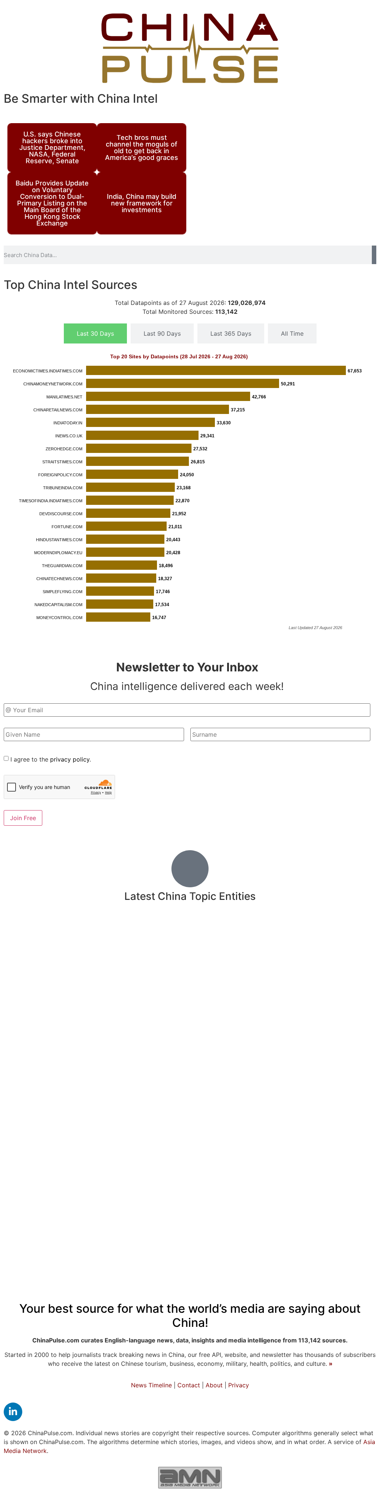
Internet (83, 979)
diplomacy (79, 1063)
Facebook (149, 1186)
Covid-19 (248, 975)
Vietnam (324, 1002)
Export (221, 1063)
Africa (100, 1238)
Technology (276, 1236)
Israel (182, 1124)
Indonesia (95, 952)
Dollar (349, 1186)
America (301, 1143)
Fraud (235, 1186)
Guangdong (33, 1063)
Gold (296, 1085)
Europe (43, 1001)
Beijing (196, 1183)
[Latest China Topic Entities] (190, 868)
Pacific (49, 1237)
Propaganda (264, 1084)
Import (281, 935)
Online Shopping (89, 1002)
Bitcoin (201, 1161)
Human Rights (228, 1106)
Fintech (248, 1124)
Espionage (103, 1214)
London (19, 1238)
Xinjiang (207, 1022)
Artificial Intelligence (256, 952)
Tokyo (299, 979)
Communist (32, 1022)
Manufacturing (257, 1022)
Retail (359, 1063)
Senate (66, 1044)
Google (136, 1214)
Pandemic (209, 1082)
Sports (185, 1106)
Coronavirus (82, 1143)
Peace (309, 935)
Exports (148, 1161)
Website (31, 1144)
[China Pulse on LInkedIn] (13, 1412)
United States (215, 1042)
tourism (68, 1106)
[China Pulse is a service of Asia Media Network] (190, 1477)
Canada (156, 1044)
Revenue (153, 1106)
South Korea (129, 1022)
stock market (255, 1144)
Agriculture (82, 1084)
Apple (267, 1161)
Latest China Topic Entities (190, 896)
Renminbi (75, 1186)
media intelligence (109, 1124)
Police (296, 1001)
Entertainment (34, 1084)
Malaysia (324, 1106)
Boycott (165, 1238)
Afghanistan (326, 1063)
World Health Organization (237, 1001)
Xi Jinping (173, 1022)
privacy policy (69, 759)
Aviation (358, 1238)
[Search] (374, 255)
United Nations (308, 1186)
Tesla (265, 1106)
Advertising (315, 952)
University (329, 1214)
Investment (147, 1083)
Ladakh (328, 1238)
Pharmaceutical (39, 979)
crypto (351, 952)
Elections (38, 1186)
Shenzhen (111, 1187)
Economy (48, 1210)
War (76, 1237)
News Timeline (151, 1385)
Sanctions (343, 935)
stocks (158, 1124)
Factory (31, 935)
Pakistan (31, 952)
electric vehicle (209, 1238)
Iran (360, 1214)
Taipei (197, 979)
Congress (166, 979)
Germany (130, 1238)
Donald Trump (339, 1083)
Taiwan (275, 1043)
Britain (62, 952)
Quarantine (339, 1044)
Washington (109, 1105)
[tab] (95, 333)
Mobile (254, 935)
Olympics (213, 1144)
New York (212, 1124)
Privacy (238, 1385)
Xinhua (321, 1161)
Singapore (239, 1214)
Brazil (176, 1161)
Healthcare (132, 1062)
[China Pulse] (190, 48)
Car (347, 1001)
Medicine (107, 933)
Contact (188, 1385)
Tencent (249, 1063)
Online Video (283, 1214)
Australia (71, 1161)
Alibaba (31, 1125)
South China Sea (339, 979)
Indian (181, 1144)
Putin (147, 935)
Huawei (92, 1023)
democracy (287, 1124)
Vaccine (357, 1106)
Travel (227, 935)
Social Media (154, 1000)
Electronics (284, 1063)
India (200, 933)
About (214, 1385)
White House (184, 1063)
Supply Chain (142, 1144)
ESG (364, 1022)
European (29, 1161)
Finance (30, 1104)
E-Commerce (196, 953)
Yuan (68, 1022)
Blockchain (197, 1214)
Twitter (37, 1043)
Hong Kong (323, 1021)
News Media (109, 1043)
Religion (291, 1106)
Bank (306, 1043)
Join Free (23, 818)
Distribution (235, 1162)
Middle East (343, 1144)
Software (61, 935)
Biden (59, 1124)
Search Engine (336, 1124)
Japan (263, 1185)
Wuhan (171, 935)
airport (162, 1214)
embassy (354, 1161)
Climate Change (143, 952)
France (293, 1161)
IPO (109, 1084)
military (123, 977)
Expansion (111, 1161)
